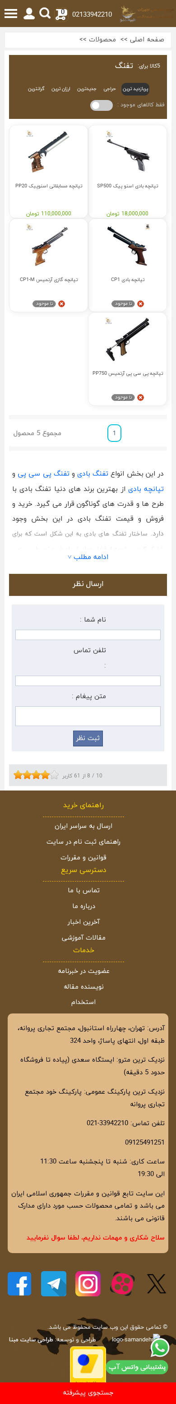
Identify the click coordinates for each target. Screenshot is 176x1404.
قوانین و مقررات (83, 858)
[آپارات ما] (122, 1283)
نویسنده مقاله (84, 987)
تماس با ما (84, 890)
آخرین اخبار (84, 922)
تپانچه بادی (146, 489)
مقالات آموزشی (84, 938)
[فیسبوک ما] (19, 1283)
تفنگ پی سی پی (43, 474)
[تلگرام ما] (53, 1283)
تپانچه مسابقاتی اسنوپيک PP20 (48, 186)
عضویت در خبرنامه (84, 971)
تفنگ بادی (92, 474)
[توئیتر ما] (156, 1283)
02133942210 (92, 15)
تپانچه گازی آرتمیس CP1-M (49, 280)
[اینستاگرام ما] (88, 1283)
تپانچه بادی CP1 (127, 280)
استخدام (83, 1002)
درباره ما (83, 906)
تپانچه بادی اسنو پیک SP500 (127, 186)
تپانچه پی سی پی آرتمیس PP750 (128, 373)
